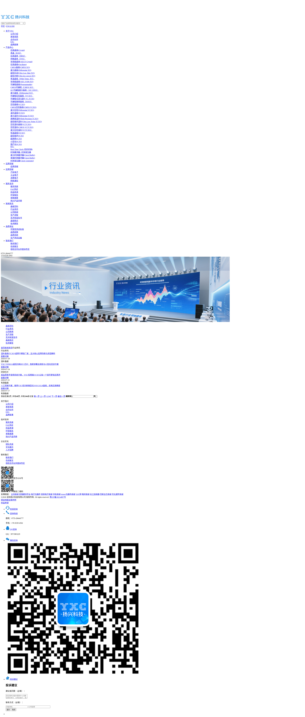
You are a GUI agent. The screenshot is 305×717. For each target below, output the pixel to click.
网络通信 (14, 181)
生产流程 (14, 215)
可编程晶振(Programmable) (21, 84)
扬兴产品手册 (16, 201)
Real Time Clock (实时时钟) (21, 149)
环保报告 (14, 195)
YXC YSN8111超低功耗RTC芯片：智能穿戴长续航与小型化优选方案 (30, 364)
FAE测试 (14, 189)
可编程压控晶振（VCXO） (21, 96)
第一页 (37, 396)
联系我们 (9, 241)
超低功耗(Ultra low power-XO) (22, 76)
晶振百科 (14, 206)
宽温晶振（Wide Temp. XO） (22, 79)
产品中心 (9, 47)
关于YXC (10, 31)
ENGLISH (10, 26)
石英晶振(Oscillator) (18, 64)
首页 (3, 348)
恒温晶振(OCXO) (17, 133)
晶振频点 (14, 221)
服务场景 (14, 186)
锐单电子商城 (46, 494)
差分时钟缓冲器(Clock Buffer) (22, 155)
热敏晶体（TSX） (18, 59)
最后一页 (61, 396)
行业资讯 (14, 209)
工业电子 (14, 175)
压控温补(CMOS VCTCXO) (21, 127)
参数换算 (14, 198)
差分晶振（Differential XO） (22, 93)
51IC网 (78, 494)
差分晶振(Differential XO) (20, 70)
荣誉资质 (14, 37)
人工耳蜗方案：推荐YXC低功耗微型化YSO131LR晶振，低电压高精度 (30, 386)
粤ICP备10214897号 (58, 497)
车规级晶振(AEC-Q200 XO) (21, 82)
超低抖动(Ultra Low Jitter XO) (22, 73)
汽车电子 (14, 172)
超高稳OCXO (16, 139)
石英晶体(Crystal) (17, 50)
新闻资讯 (9, 204)
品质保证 (9, 226)
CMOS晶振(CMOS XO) (20, 67)
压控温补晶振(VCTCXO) (20, 124)
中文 (3, 26)
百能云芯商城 (105, 494)
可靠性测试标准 (17, 229)
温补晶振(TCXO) (17, 113)
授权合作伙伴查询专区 (20, 249)
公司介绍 (14, 34)
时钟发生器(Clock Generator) (22, 161)
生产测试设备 (16, 238)
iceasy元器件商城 (68, 494)
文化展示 (9, 447)
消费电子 (14, 178)
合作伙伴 (14, 40)
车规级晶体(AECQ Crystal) (21, 62)
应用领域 (9, 164)
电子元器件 (36, 494)
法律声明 (12, 500)
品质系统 (14, 235)
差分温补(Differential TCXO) (22, 116)
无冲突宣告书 (16, 218)
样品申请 (14, 192)
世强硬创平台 (24, 494)
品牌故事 (14, 45)
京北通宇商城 (117, 494)
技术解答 (14, 224)
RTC (12, 147)
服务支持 (9, 184)
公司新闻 (14, 212)
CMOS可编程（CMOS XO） (22, 87)
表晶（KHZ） (16, 53)
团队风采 (9, 444)
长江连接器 (94, 494)
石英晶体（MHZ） (18, 56)
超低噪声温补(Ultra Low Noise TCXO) (26, 122)
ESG (12, 42)
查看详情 (5, 356)
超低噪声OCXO (17, 136)
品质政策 (14, 232)
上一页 (43, 396)
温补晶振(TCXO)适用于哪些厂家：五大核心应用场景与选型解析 (28, 353)
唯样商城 (85, 494)
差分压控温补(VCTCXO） (21, 130)
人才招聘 (9, 450)
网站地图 (5, 500)
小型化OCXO (16, 142)
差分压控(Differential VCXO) (22, 110)
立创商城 (15, 494)
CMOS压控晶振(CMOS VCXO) (23, 107)
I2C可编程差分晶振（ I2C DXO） (24, 90)
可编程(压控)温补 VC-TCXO (22, 99)
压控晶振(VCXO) (17, 104)
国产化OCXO (16, 144)
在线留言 (14, 246)
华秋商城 (57, 494)
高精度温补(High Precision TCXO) (24, 119)
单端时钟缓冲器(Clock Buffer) (22, 158)
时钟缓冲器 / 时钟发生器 (20, 152)
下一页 (54, 396)
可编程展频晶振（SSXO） (21, 102)
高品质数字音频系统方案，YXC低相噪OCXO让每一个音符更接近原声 (30, 375)
